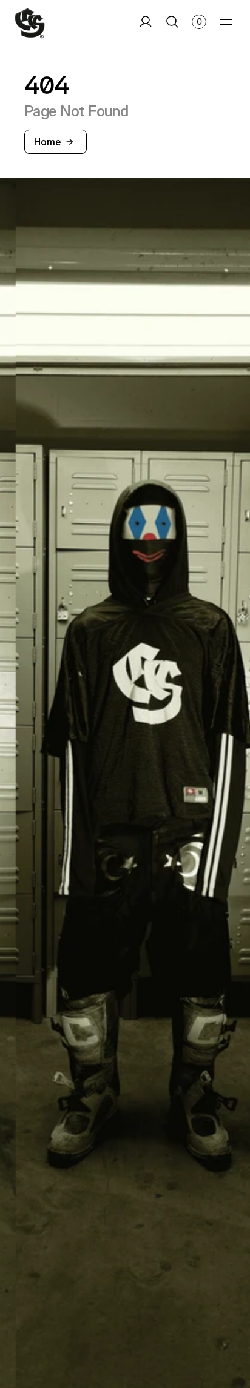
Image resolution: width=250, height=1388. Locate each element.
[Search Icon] (171, 22)
